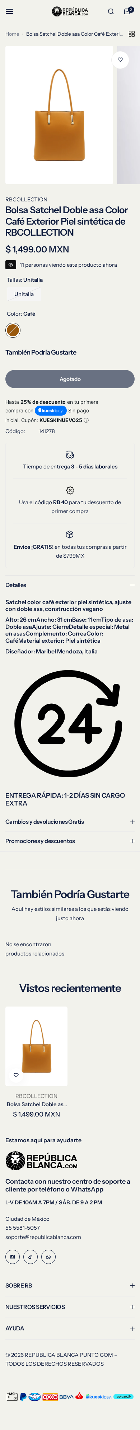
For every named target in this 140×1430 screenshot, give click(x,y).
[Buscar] (111, 11)
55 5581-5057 (22, 1227)
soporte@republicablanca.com (43, 1237)
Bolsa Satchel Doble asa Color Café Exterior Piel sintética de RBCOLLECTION (36, 1104)
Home (12, 34)
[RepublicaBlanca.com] (70, 11)
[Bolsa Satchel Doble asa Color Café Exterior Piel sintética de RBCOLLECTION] (36, 1046)
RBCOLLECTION (26, 199)
